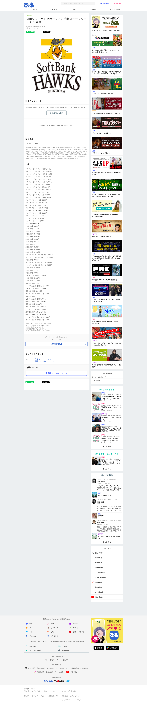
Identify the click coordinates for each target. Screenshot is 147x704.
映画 (31, 624)
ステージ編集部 (100, 572)
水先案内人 (94, 9)
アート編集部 (99, 567)
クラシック (54, 628)
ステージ (75, 624)
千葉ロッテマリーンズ (43, 359)
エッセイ (74, 9)
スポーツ (75, 628)
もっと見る (107, 446)
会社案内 (27, 696)
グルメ (53, 632)
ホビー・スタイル (78, 632)
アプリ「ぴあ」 (37, 691)
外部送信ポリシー (54, 696)
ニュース (34, 9)
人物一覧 (27, 691)
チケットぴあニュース (99, 377)
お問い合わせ (74, 696)
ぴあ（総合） (99, 553)
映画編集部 (98, 558)
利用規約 (65, 696)
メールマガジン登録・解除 (67, 691)
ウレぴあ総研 (96, 380)
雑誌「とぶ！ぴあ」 (50, 691)
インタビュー (34, 636)
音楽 (52, 624)
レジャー (32, 632)
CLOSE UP (54, 9)
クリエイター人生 (114, 9)
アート (32, 628)
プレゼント (54, 636)
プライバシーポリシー (39, 696)
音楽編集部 (98, 563)
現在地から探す (57, 113)
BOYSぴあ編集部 (100, 577)
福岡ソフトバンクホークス (44, 361)
